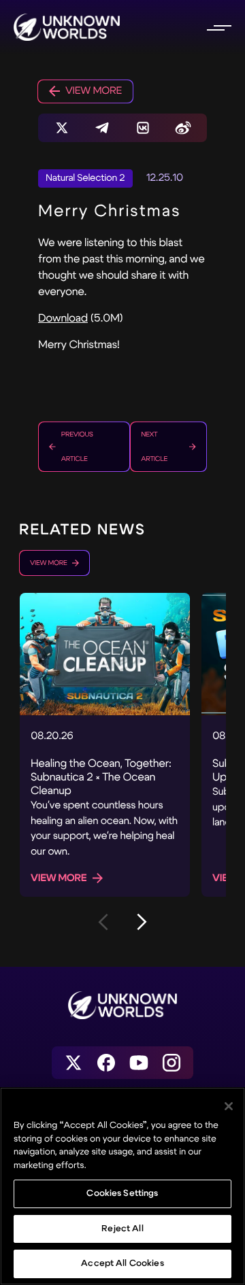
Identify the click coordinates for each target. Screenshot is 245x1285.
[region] (122, 1186)
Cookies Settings (122, 1193)
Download (63, 318)
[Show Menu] (217, 27)
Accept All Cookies (122, 1263)
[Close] (229, 1106)
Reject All (122, 1228)
